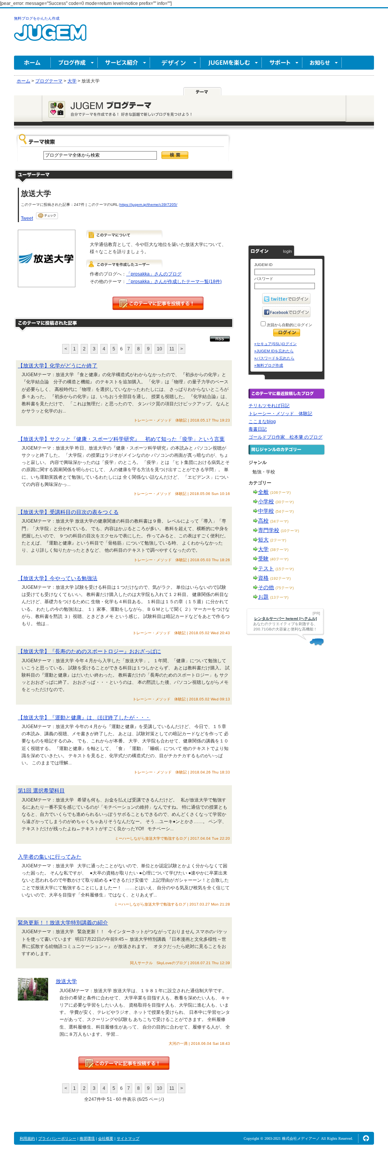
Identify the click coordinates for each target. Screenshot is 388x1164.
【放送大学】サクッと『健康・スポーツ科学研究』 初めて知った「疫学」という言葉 (121, 439)
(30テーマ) (284, 502)
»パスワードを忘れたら (274, 358)
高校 (263, 521)
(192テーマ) (280, 578)
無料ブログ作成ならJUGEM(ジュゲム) (50, 37)
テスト (266, 568)
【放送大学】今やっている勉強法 (57, 578)
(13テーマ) (279, 597)
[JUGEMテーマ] (202, 91)
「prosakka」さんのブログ (153, 274)
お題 (263, 597)
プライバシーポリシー (57, 1138)
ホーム (32, 63)
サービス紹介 (124, 63)
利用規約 (27, 1138)
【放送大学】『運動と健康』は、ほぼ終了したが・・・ (84, 717)
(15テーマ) (284, 569)
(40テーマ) (279, 559)
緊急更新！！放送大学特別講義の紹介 (63, 923)
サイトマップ (128, 1138)
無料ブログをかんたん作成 (36, 18)
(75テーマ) (284, 588)
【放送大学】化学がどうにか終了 (57, 366)
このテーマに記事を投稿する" (123, 1063)
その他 (266, 587)
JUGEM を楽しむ (231, 63)
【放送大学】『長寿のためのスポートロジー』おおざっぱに (89, 651)
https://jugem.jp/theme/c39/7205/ (148, 204)
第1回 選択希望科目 (41, 790)
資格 (263, 578)
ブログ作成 (74, 63)
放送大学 (66, 981)
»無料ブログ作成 (268, 365)
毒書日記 (258, 429)
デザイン (175, 63)
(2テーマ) (278, 540)
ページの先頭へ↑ (366, 1138)
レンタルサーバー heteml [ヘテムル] (285, 618)
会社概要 (105, 1138)
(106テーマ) (280, 492)
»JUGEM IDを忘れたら (274, 351)
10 (159, 349)
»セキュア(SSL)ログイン (275, 344)
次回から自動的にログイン (289, 325)
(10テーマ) (290, 531)
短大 (263, 540)
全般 (263, 492)
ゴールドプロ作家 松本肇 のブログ (285, 437)
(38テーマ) (279, 550)
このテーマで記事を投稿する (158, 303)
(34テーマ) (279, 521)
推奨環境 (87, 1138)
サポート (282, 63)
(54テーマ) (284, 511)
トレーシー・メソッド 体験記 (280, 413)
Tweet (27, 218)
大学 (263, 549)
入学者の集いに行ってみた (49, 857)
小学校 (266, 501)
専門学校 (268, 530)
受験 (263, 559)
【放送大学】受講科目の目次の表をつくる (68, 512)
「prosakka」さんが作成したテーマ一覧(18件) (174, 281)
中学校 (266, 511)
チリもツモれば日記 (269, 405)
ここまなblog (262, 421)
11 (171, 349)
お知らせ (322, 63)
